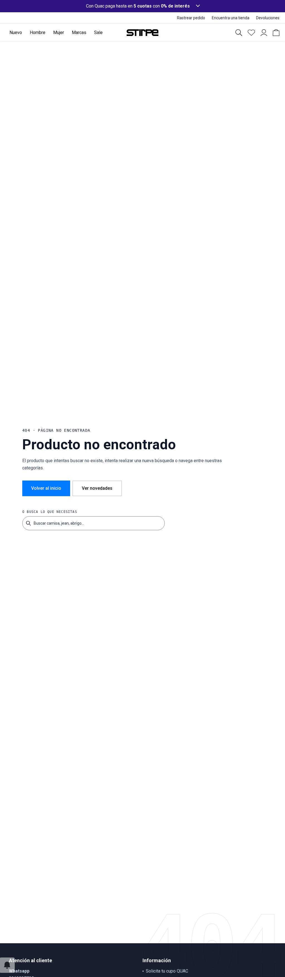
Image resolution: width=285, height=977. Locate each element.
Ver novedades (97, 488)
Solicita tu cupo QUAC (167, 971)
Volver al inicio (46, 488)
